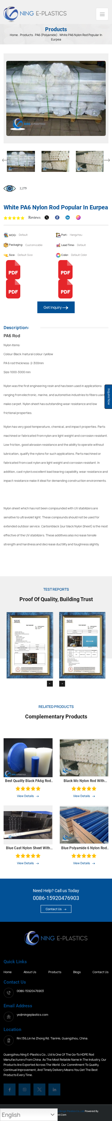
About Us (30, 972)
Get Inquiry (53, 307)
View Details (25, 796)
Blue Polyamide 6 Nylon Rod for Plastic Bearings (84, 848)
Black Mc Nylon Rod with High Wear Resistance (84, 781)
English (11, 1115)
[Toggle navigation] (102, 14)
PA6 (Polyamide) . (47, 35)
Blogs (77, 972)
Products (26, 35)
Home (8, 972)
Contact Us (54, 909)
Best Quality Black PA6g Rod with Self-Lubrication (28, 781)
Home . (15, 35)
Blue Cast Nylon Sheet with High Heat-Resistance (28, 848)
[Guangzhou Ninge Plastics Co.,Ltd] (35, 13)
